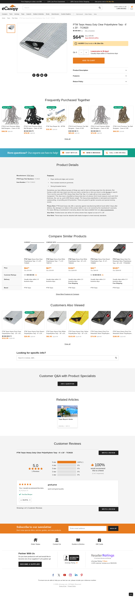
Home (3, 18)
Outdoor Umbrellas (38, 14)
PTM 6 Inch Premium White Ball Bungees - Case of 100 (11, 127)
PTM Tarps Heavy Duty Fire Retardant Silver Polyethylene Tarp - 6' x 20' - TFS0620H (100, 332)
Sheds (48, 14)
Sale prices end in (104, 1)
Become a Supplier (30, 564)
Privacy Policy (72, 586)
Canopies (4, 14)
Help (95, 14)
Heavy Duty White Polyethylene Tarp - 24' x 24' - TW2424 (77, 261)
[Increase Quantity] (86, 52)
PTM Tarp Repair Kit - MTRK (55, 126)
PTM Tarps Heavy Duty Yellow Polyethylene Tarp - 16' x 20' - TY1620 (78, 332)
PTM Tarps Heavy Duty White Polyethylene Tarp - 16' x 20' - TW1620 (56, 332)
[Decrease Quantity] (81, 52)
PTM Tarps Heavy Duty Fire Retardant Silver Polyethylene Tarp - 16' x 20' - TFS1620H (122, 332)
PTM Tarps (30, 175)
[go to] (12, 115)
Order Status (88, 14)
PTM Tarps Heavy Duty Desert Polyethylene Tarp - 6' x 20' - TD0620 (34, 332)
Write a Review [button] (108, 453)
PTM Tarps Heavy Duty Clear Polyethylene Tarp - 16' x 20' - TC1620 (12, 332)
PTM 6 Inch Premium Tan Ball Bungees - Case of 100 (123, 127)
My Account (79, 14)
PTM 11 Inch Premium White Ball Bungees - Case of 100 (100, 127)
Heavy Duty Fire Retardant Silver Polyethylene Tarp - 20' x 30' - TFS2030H (122, 261)
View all (68, 139)
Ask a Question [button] (90, 30)
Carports (28, 14)
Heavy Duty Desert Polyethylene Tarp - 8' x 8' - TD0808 (100, 261)
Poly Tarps (15, 18)
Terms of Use (62, 586)
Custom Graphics (66, 14)
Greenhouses (55, 14)
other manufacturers (107, 210)
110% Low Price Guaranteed (56, 1)
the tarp (108, 192)
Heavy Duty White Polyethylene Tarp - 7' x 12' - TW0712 (55, 261)
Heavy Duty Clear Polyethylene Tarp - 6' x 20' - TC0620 (33, 261)
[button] (91, 152)
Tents (10, 14)
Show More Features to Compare (67, 294)
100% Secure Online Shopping (79, 1)
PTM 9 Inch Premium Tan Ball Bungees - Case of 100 (78, 127)
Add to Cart (88, 60)
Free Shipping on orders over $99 (31, 1)
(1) (82, 30)
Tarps (22, 14)
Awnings (16, 14)
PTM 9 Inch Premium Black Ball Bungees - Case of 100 (33, 127)
